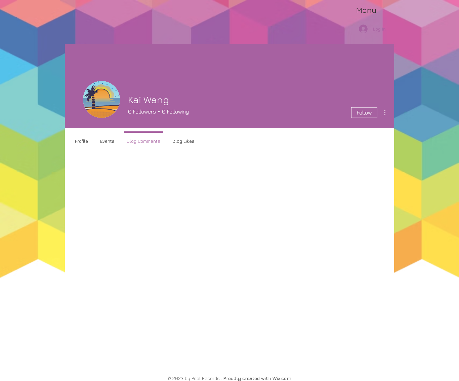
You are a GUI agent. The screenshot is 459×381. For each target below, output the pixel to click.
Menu (366, 9)
